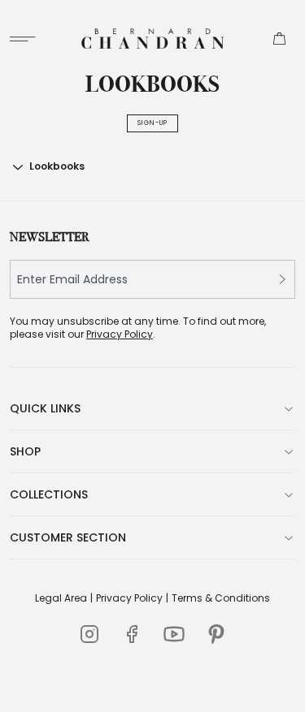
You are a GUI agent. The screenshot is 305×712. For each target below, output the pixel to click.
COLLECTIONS (49, 494)
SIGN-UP (152, 123)
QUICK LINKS (45, 408)
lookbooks (57, 166)
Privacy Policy (119, 334)
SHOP (25, 451)
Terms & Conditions (221, 598)
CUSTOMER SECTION (68, 537)
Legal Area (61, 598)
